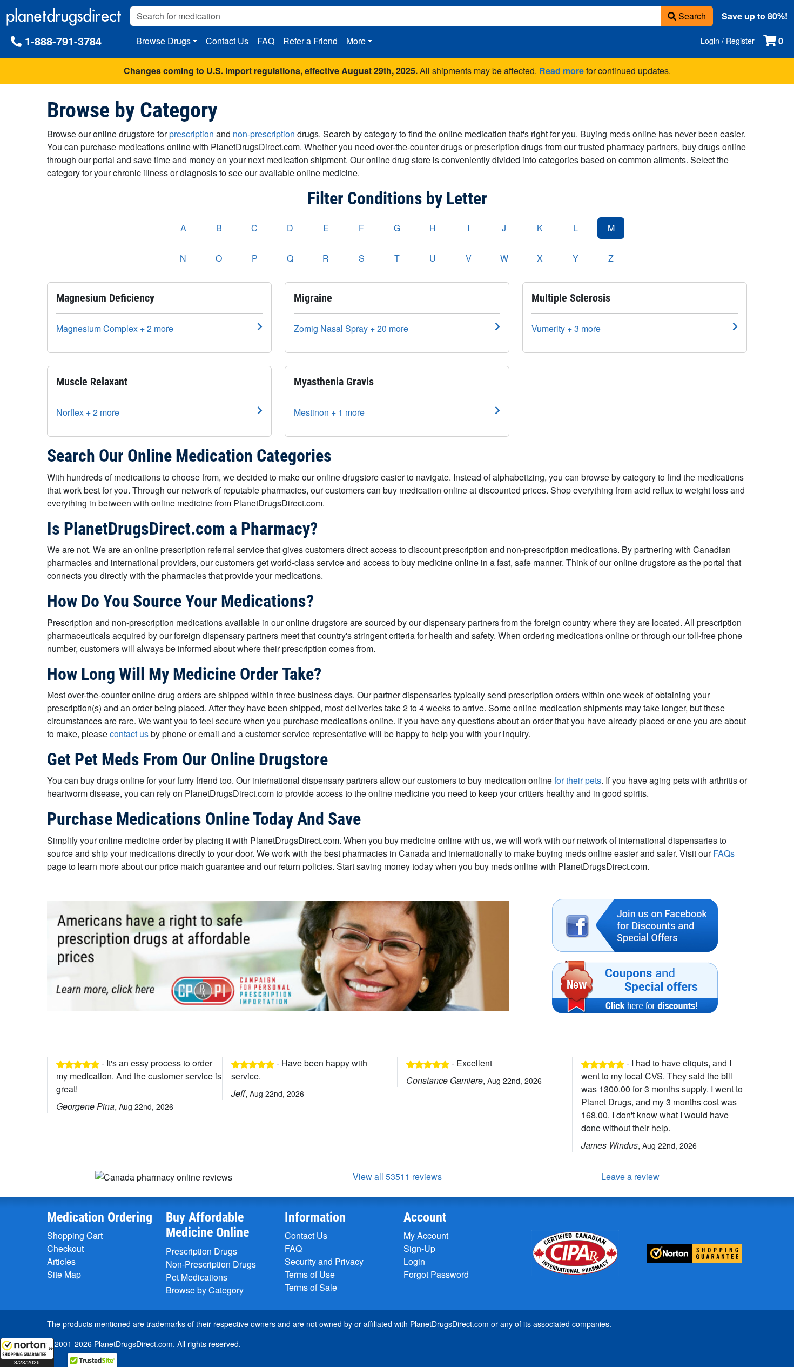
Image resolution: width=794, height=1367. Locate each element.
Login (414, 1261)
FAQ (265, 41)
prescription (191, 134)
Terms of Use (310, 1274)
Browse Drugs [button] (163, 41)
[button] (27, 1352)
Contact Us (227, 41)
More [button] (356, 41)
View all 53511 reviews (397, 1176)
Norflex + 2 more (87, 412)
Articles (61, 1261)
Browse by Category (205, 1290)
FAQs (724, 853)
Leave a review (630, 1176)
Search (691, 16)
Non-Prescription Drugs (211, 1264)
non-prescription (264, 134)
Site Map (64, 1274)
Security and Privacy (324, 1261)
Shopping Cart (75, 1235)
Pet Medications (196, 1277)
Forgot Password (436, 1274)
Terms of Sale (311, 1287)
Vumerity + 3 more (566, 328)
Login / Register (728, 40)
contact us (129, 734)
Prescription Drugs (201, 1251)
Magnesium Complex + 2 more (114, 328)
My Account (425, 1235)
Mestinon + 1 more (329, 412)
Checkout (65, 1248)
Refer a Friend (310, 41)
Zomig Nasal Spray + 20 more (351, 328)
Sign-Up (419, 1248)
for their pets (577, 780)
